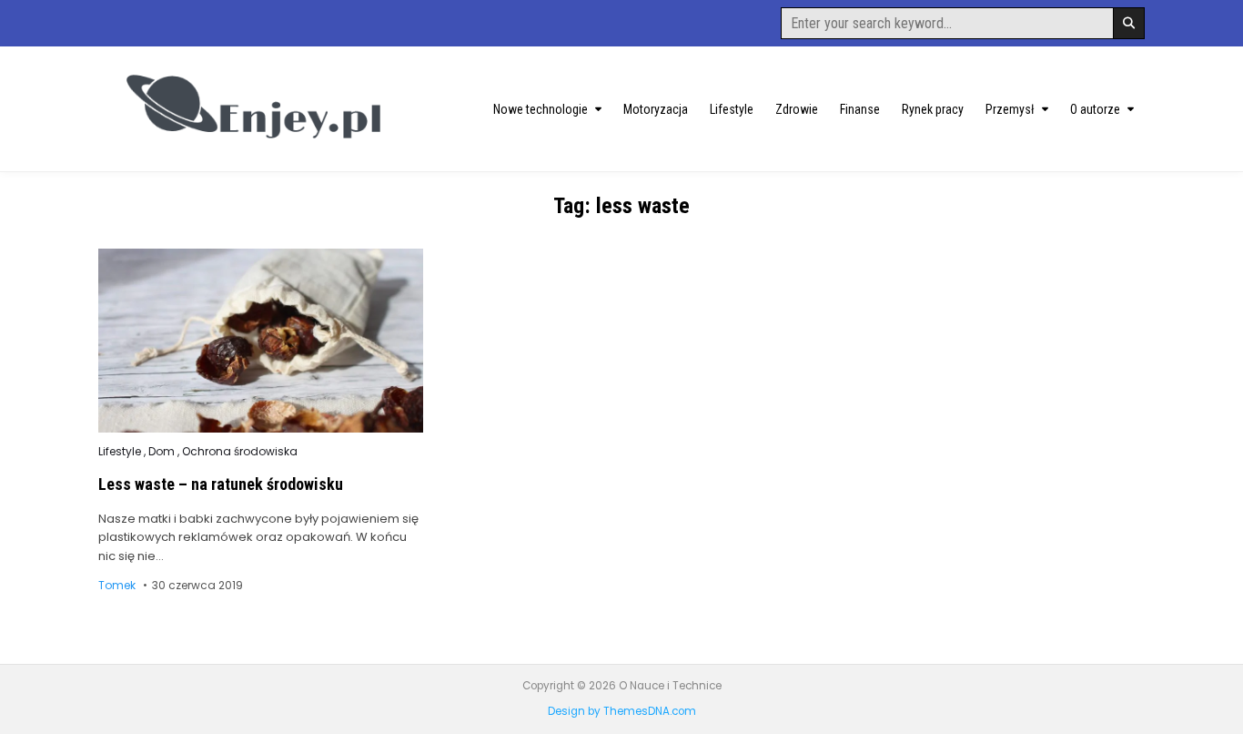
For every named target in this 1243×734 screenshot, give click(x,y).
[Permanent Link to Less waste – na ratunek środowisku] (260, 341)
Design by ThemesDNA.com (622, 711)
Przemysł (1010, 109)
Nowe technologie (540, 109)
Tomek (117, 585)
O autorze (1095, 109)
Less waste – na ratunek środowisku (220, 484)
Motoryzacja (655, 109)
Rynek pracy (933, 109)
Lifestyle (731, 109)
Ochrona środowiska (240, 451)
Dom (161, 451)
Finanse (860, 109)
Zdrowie (796, 109)
